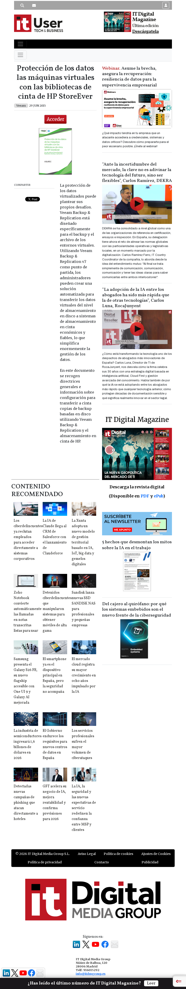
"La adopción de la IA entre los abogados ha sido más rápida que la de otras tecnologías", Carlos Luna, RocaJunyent (135, 297)
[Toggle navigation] (20, 44)
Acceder (55, 119)
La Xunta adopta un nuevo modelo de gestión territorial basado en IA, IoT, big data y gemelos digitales (83, 542)
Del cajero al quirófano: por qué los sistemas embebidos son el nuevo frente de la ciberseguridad (136, 610)
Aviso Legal (87, 854)
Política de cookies (118, 854)
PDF (145, 496)
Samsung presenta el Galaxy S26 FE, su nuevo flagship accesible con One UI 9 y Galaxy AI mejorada (25, 681)
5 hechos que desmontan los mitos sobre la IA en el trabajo (137, 545)
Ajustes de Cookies (156, 854)
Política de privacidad (45, 862)
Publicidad (150, 862)
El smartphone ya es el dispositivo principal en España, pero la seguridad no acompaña (54, 675)
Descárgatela (145, 31)
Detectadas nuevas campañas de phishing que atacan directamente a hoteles (26, 803)
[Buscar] (22, 5)
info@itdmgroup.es (90, 973)
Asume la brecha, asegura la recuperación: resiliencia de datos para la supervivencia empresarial (129, 76)
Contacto (101, 862)
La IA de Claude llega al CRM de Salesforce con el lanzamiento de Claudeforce (55, 537)
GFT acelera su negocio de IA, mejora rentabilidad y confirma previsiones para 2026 (54, 803)
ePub (158, 496)
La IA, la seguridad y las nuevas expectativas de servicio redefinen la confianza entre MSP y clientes (84, 808)
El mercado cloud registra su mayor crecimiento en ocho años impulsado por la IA (84, 675)
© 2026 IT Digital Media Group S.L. (42, 854)
